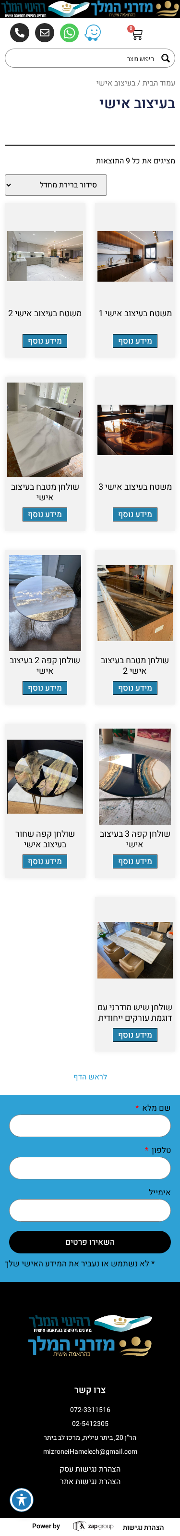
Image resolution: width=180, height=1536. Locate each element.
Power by (46, 1526)
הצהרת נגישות (143, 1528)
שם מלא (155, 1109)
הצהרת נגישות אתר (90, 1481)
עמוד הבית (159, 83)
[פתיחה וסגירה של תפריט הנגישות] (21, 1499)
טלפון (160, 1151)
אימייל (160, 1194)
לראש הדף (90, 1077)
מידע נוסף (135, 341)
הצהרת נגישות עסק (90, 1469)
